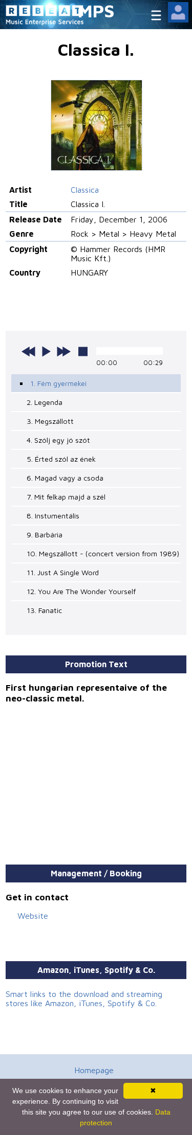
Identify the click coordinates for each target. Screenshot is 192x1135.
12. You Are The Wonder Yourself (81, 591)
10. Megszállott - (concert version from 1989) (103, 553)
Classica (85, 189)
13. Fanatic (44, 610)
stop (83, 351)
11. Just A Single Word (63, 572)
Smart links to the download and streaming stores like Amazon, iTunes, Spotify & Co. (84, 998)
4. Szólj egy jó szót (58, 440)
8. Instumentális (53, 515)
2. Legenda (44, 402)
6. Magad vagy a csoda (65, 477)
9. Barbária (44, 534)
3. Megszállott (50, 421)
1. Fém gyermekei (58, 383)
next (63, 351)
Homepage (94, 1070)
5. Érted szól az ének (61, 459)
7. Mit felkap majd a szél (66, 496)
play (46, 351)
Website (32, 915)
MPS (96, 10)
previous (29, 351)
